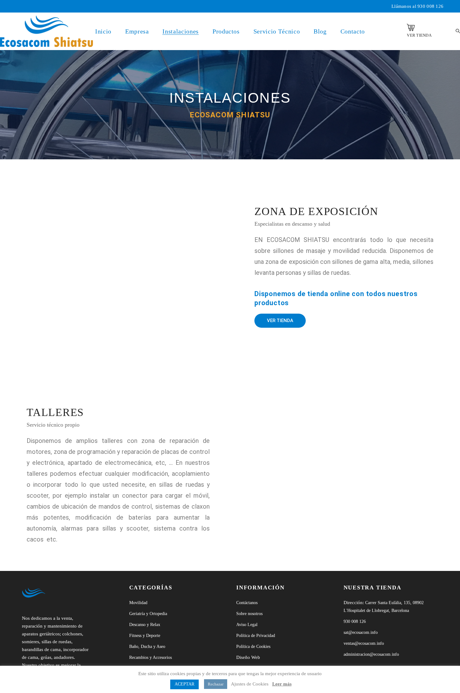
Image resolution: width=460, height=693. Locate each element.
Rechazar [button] (215, 684)
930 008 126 (430, 6)
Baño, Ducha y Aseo (147, 646)
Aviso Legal (247, 624)
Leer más (282, 683)
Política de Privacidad (255, 635)
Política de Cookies (253, 646)
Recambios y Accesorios (150, 657)
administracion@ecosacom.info (371, 654)
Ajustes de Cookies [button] (249, 683)
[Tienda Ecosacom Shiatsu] (411, 27)
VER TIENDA (419, 35)
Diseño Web (248, 657)
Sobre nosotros (249, 613)
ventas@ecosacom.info (364, 643)
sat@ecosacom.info (361, 632)
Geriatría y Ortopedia (148, 613)
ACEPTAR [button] (184, 684)
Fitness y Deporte (144, 635)
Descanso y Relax (144, 624)
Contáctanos (247, 602)
